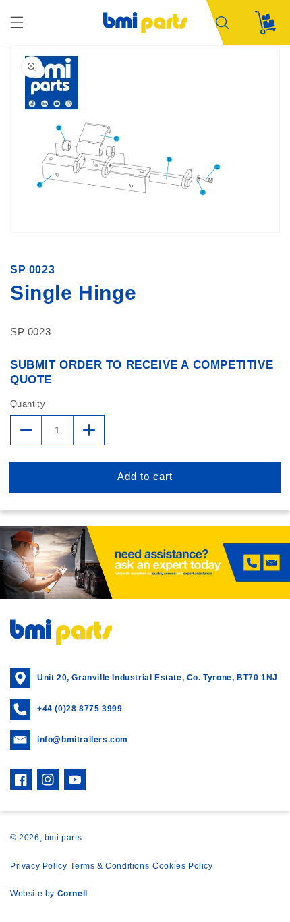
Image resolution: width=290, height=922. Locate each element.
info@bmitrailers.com (82, 739)
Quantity (27, 404)
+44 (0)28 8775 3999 (79, 708)
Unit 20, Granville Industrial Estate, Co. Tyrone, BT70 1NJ (157, 677)
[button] (17, 22)
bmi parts (63, 837)
